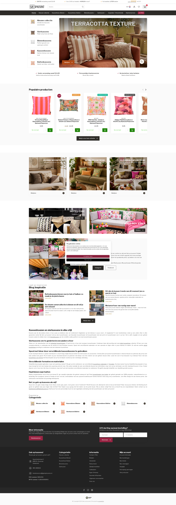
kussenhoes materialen (100, 364)
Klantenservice (130, 13)
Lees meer (48, 298)
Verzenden (92, 461)
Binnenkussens (89, 13)
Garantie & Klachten (95, 475)
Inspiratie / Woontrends (115, 13)
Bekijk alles (86, 321)
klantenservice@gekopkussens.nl (38, 389)
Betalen (91, 458)
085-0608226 (37, 468)
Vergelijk (122, 467)
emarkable (101, 501)
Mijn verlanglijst (124, 464)
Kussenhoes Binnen (58, 13)
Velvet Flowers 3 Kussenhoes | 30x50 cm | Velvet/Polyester (69, 120)
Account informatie (125, 455)
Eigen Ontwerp (93, 472)
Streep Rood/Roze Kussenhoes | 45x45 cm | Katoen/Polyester (41, 121)
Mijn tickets (123, 461)
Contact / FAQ (93, 455)
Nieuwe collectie (44, 13)
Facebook (111, 268)
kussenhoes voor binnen (36, 358)
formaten (111, 364)
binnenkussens (54, 337)
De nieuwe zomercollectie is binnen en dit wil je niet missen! (64, 306)
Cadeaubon (92, 469)
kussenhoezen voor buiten (100, 374)
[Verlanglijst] (139, 7)
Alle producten (124, 472)
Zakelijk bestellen (94, 467)
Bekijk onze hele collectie (87, 138)
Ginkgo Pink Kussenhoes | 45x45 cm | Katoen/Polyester (123, 120)
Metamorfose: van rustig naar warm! (120, 306)
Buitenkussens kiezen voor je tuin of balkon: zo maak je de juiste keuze (64, 295)
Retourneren (93, 464)
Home (34, 13)
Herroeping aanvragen (126, 469)
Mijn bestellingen (125, 458)
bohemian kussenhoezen (58, 343)
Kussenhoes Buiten (74, 13)
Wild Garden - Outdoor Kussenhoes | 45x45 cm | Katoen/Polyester (96, 121)
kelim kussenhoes (125, 343)
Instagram (98, 268)
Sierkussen (100, 13)
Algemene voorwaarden (96, 478)
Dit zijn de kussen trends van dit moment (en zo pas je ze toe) (124, 292)
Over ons (92, 481)
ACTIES (141, 13)
